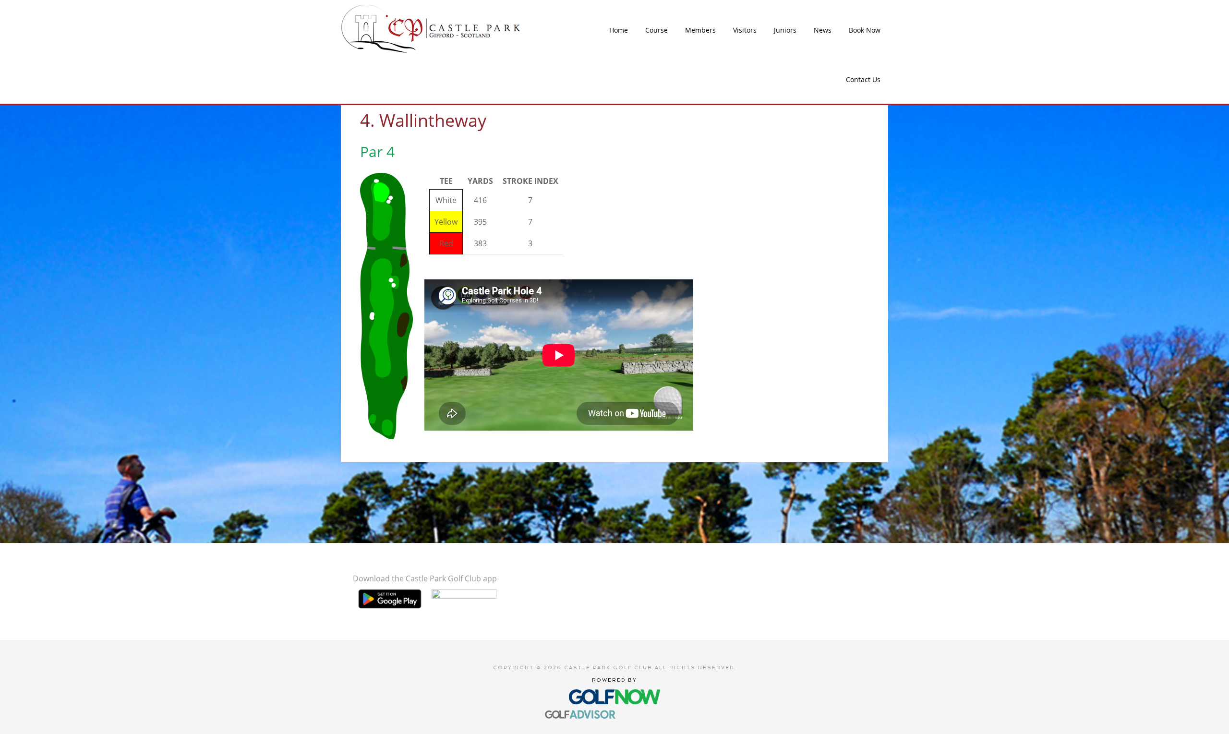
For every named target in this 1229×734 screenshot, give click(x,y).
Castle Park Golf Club (431, 29)
